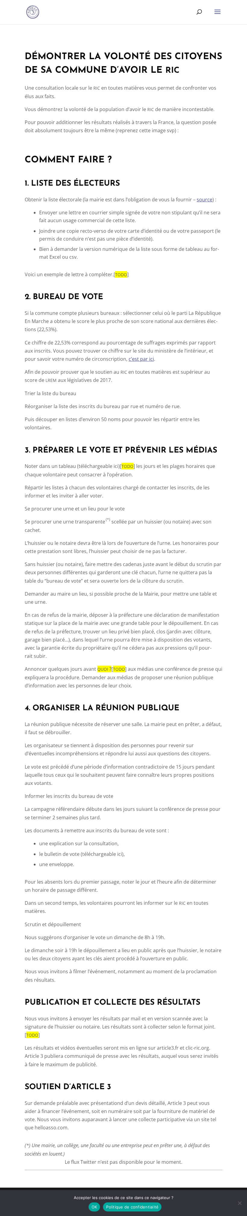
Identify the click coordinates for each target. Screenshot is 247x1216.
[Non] (239, 1203)
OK (94, 1207)
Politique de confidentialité (132, 1207)
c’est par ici (141, 359)
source (204, 199)
